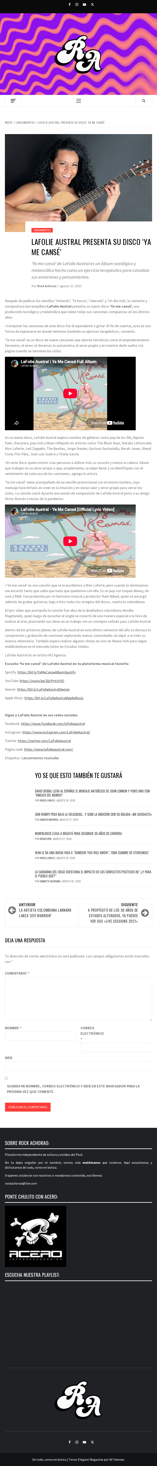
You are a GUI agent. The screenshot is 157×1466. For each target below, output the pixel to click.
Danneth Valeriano (50, 881)
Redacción (46, 838)
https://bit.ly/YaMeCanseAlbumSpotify (47, 672)
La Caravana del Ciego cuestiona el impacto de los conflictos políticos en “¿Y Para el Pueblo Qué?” (93, 874)
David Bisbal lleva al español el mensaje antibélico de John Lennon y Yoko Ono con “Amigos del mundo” (92, 793)
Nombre (13, 1028)
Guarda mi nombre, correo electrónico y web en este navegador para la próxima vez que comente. (73, 1089)
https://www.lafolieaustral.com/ (48, 749)
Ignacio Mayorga (49, 819)
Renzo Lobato (48, 800)
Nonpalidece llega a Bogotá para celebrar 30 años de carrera (78, 833)
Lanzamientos (42, 230)
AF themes (116, 1459)
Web (8, 1057)
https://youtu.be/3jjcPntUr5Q (42, 680)
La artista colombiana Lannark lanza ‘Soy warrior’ (45, 910)
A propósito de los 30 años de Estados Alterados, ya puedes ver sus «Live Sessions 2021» (113, 913)
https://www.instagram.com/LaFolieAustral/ (56, 732)
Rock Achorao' (47, 286)
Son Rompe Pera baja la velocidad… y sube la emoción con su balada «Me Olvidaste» (93, 814)
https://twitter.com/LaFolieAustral (44, 740)
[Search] (143, 100)
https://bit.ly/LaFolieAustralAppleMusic (54, 698)
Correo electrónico (91, 1033)
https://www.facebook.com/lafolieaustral (53, 723)
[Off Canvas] (13, 100)
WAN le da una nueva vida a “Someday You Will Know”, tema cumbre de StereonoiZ (92, 852)
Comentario (17, 973)
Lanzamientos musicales (40, 758)
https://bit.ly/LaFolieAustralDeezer (43, 689)
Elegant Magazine (90, 1459)
